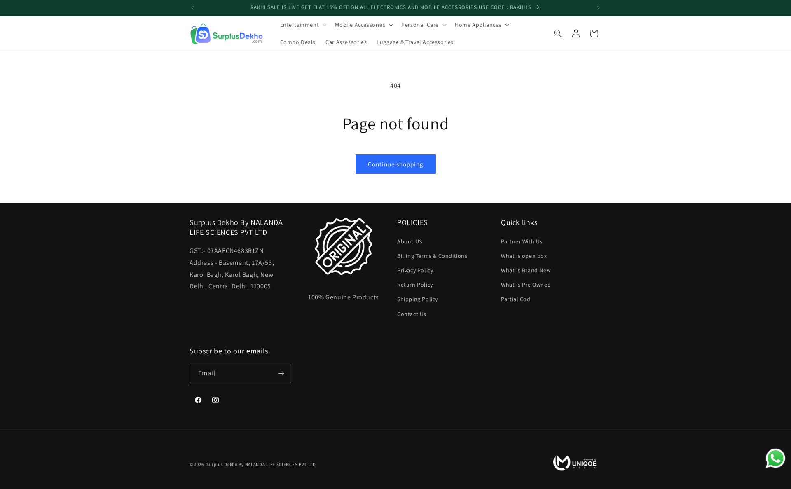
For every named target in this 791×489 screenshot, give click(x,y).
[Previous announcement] (192, 8)
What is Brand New (526, 270)
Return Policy (415, 284)
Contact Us (411, 314)
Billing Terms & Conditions (432, 256)
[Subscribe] (281, 373)
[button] (302, 24)
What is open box (524, 256)
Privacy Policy (415, 270)
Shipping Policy (417, 299)
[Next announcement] (599, 8)
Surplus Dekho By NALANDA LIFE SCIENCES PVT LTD (261, 464)
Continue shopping (396, 164)
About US (409, 241)
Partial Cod (516, 299)
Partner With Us (522, 241)
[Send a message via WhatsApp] (775, 458)
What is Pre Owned (526, 284)
